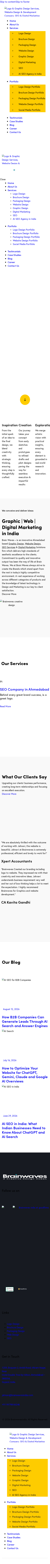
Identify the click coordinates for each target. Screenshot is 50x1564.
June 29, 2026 (10, 1115)
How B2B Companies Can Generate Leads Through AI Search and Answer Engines (25, 1021)
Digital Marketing (27, 547)
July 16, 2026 (9, 1060)
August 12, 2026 (11, 1009)
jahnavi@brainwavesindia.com (17, 1395)
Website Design (33, 543)
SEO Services (8, 547)
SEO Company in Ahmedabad (24, 689)
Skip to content (8, 1)
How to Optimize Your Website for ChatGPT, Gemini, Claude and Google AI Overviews (25, 1074)
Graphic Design (16, 543)
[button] (28, 159)
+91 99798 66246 (11, 1404)
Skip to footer (23, 1)
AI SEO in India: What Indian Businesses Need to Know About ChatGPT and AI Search (24, 1130)
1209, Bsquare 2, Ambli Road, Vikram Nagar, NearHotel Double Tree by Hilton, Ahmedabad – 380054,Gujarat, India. (24, 1374)
